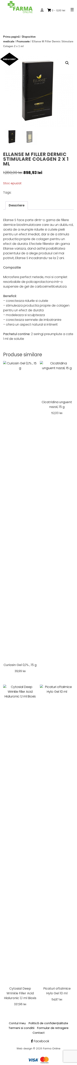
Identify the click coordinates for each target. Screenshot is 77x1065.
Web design (24, 1048)
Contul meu (17, 1023)
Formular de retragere (53, 1028)
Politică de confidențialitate (48, 1023)
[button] (67, 63)
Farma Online (51, 1048)
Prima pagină (11, 36)
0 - (58, 10)
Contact (39, 1033)
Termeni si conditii (21, 1028)
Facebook (41, 1041)
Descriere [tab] (16, 205)
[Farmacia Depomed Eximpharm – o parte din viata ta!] (20, 7)
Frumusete (23, 41)
